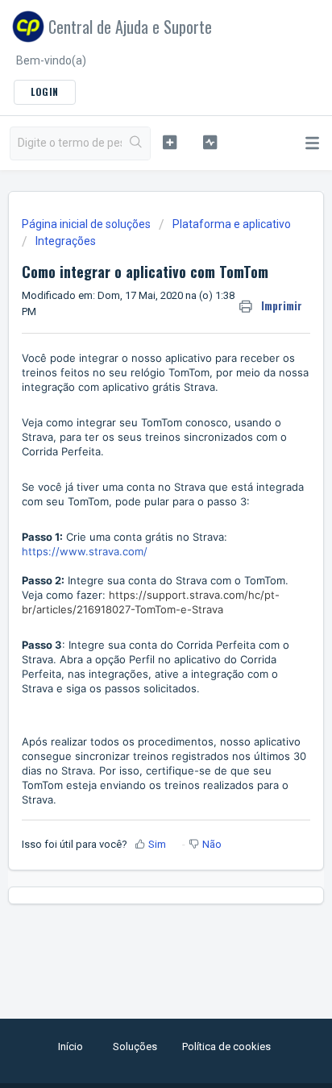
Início (70, 1046)
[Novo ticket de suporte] (170, 142)
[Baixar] (136, 537)
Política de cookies (226, 1046)
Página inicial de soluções (87, 224)
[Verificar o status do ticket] (210, 142)
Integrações (65, 241)
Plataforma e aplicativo (231, 224)
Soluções (135, 1046)
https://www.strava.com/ (84, 551)
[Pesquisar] (136, 143)
